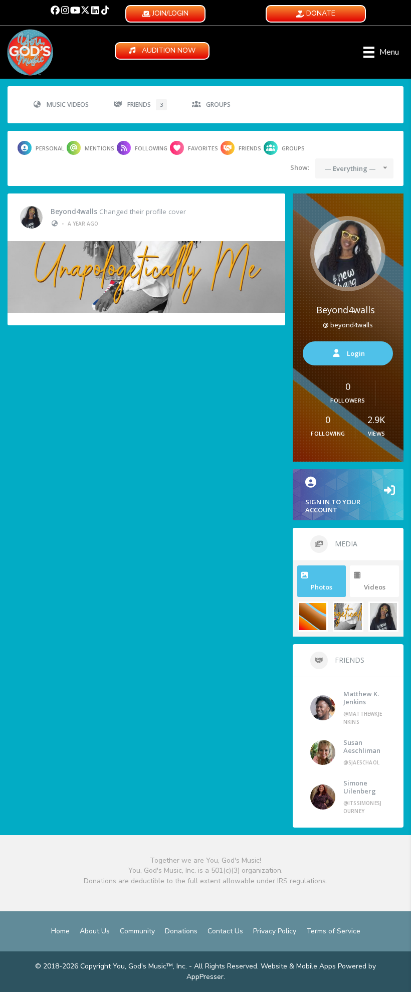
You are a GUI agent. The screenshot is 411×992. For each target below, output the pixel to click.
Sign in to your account (332, 505)
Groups (218, 104)
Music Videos (68, 104)
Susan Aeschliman (361, 746)
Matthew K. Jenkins (361, 697)
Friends (145, 104)
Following (151, 148)
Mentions (99, 148)
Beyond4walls (74, 211)
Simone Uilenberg (359, 787)
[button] (55, 10)
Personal (50, 148)
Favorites (203, 148)
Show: (299, 167)
